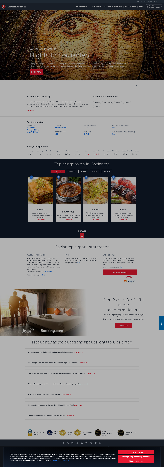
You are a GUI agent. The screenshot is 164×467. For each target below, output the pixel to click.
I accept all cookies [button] (136, 452)
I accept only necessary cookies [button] (136, 457)
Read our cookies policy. (62, 460)
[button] (136, 461)
